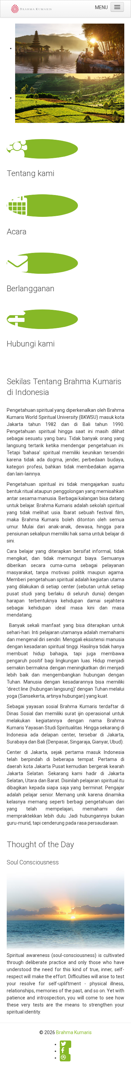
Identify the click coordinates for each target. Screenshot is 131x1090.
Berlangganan (30, 288)
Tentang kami (30, 173)
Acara (17, 231)
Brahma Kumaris (74, 1032)
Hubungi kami (31, 344)
